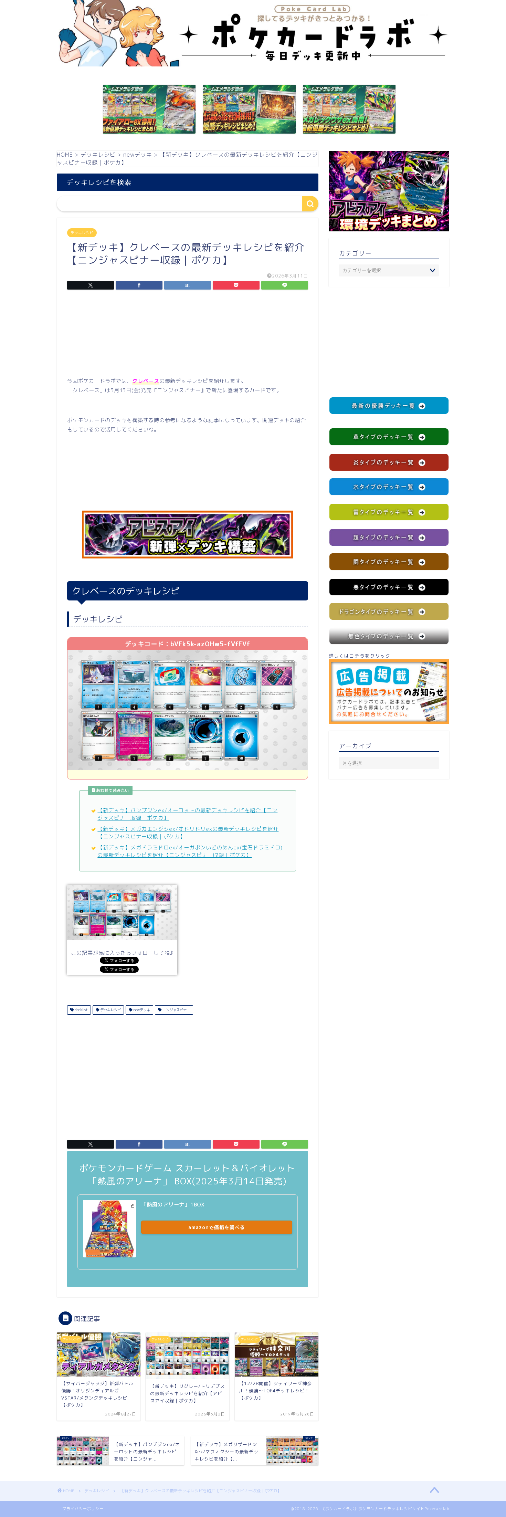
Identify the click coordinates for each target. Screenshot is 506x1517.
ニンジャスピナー (175, 1009)
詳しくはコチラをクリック (360, 655)
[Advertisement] (187, 335)
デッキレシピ (82, 233)
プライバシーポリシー (83, 1508)
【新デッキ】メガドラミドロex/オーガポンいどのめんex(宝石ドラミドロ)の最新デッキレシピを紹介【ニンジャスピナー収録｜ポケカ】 (190, 851)
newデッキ (141, 1009)
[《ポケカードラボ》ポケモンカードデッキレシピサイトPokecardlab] (253, 64)
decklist (81, 1009)
